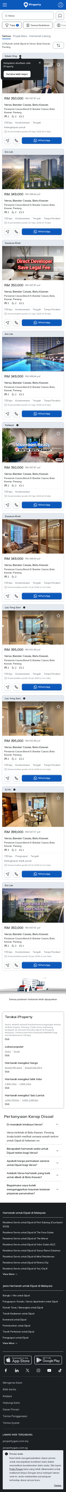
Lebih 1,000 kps (30, 1100)
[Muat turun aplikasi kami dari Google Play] (48, 1360)
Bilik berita (9, 1389)
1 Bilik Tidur (11, 1084)
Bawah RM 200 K (13, 1067)
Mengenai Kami (12, 1382)
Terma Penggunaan (15, 1416)
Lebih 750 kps (12, 1100)
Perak (17, 1051)
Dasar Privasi (11, 1409)
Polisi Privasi (16, 1469)
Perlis (8, 1051)
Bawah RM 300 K (33, 1067)
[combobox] (31, 15)
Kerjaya (7, 1396)
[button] (6, 36)
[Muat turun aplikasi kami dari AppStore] (18, 1360)
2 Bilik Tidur (25, 1084)
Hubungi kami (11, 1402)
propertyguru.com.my (16, 1441)
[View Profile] (33, 56)
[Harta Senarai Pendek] (58, 64)
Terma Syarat (11, 1422)
